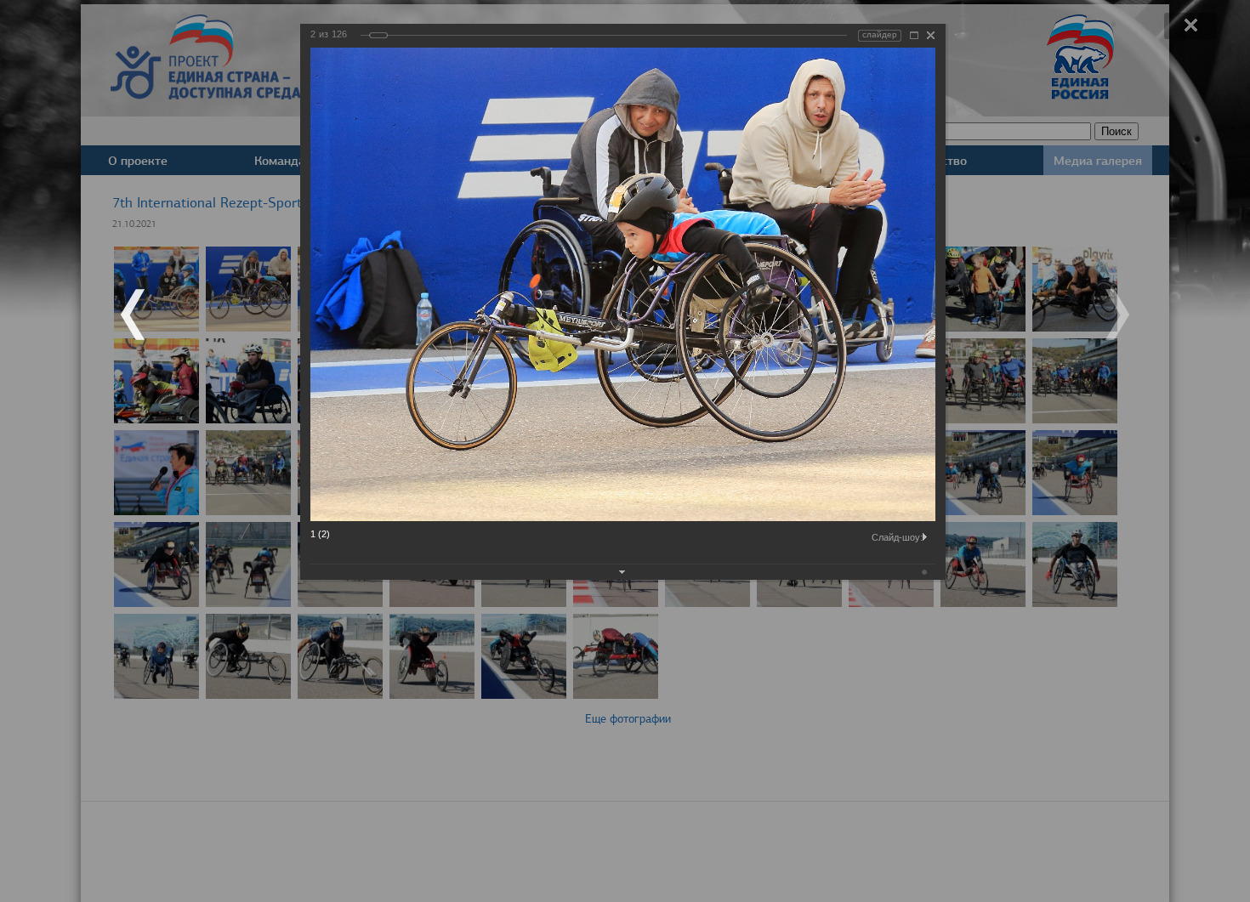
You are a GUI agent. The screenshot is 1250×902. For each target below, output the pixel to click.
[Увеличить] (914, 35)
